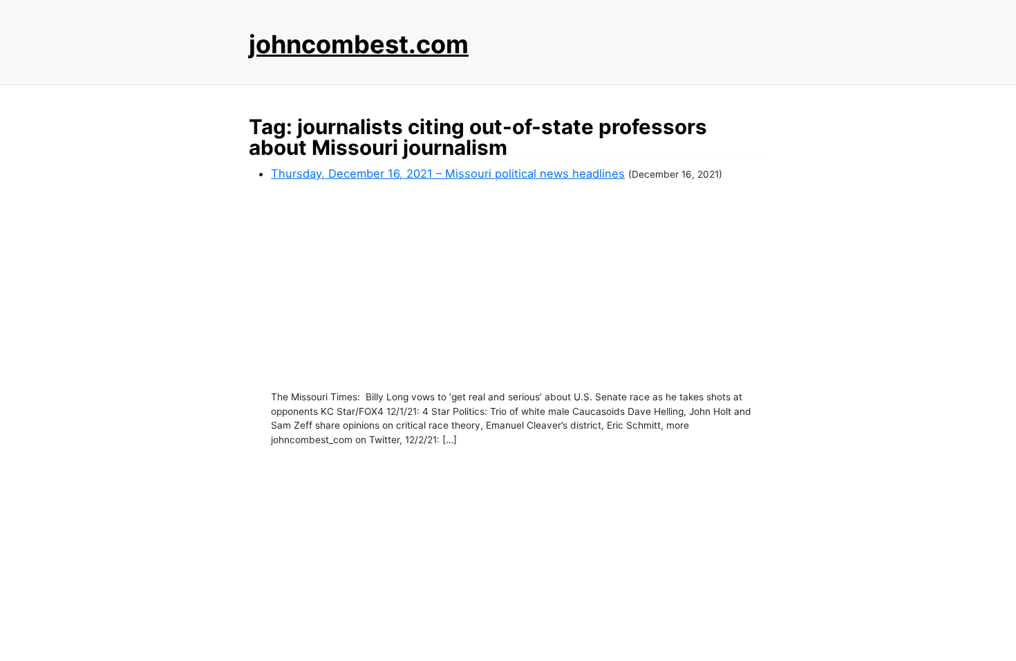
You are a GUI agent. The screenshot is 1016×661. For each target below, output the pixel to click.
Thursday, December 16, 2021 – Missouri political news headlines (448, 173)
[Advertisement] (519, 286)
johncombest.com (359, 44)
